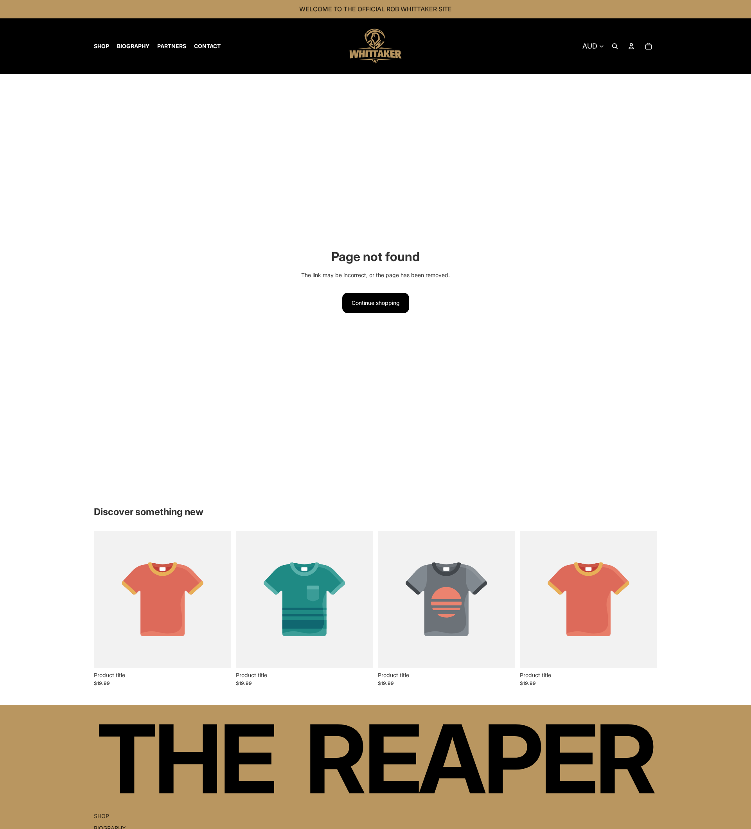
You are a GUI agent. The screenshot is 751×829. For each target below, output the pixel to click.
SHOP (101, 816)
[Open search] (614, 46)
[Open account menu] (631, 46)
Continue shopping (376, 302)
